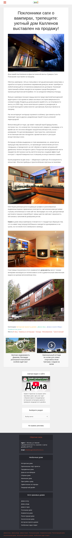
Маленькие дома (26, 478)
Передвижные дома (27, 469)
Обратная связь (36, 437)
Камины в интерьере (26, 332)
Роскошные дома (26, 510)
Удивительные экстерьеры (29, 484)
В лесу (15, 332)
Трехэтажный (58, 332)
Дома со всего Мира (54, 327)
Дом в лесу (42, 327)
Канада (38, 332)
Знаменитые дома (14, 329)
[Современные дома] (36, 2)
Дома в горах (25, 507)
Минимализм (47, 332)
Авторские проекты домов (26, 327)
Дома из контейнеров (28, 472)
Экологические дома (27, 519)
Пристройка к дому (27, 481)
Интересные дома (27, 463)
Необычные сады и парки (29, 525)
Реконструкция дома (27, 516)
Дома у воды (25, 504)
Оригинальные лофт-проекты (30, 466)
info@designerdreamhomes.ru (34, 450)
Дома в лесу (25, 501)
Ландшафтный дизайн (28, 487)
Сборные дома (25, 475)
